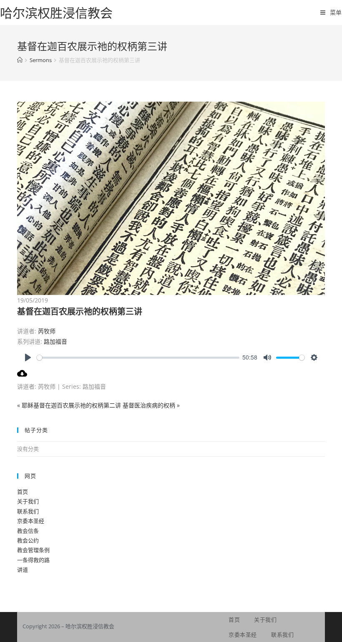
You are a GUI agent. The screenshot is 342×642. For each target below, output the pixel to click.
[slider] (138, 358)
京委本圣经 (30, 521)
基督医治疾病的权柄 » (151, 405)
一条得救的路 (33, 560)
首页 (22, 491)
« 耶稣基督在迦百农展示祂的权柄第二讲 (69, 405)
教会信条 (28, 531)
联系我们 (28, 511)
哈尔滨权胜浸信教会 (56, 12)
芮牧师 (46, 331)
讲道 (22, 569)
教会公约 (28, 540)
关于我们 (28, 501)
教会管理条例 (33, 550)
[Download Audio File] (22, 376)
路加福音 (55, 341)
